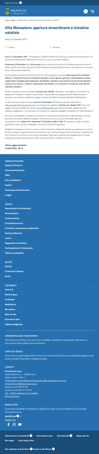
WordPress (48, 449)
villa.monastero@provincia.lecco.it (20, 105)
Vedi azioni (56, 47)
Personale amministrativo (17, 190)
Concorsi (9, 289)
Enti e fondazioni (13, 180)
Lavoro (8, 238)
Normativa (10, 309)
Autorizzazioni (12, 213)
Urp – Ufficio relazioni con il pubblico (21, 393)
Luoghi (8, 195)
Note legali (9, 440)
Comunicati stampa (14, 271)
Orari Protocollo (12, 396)
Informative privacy (44, 435)
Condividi (11, 47)
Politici (8, 185)
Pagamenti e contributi (16, 243)
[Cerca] (86, 11)
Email (8, 383)
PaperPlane (26, 449)
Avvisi (8, 276)
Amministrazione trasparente (21, 335)
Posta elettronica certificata (17, 380)
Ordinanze (10, 299)
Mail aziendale (64, 435)
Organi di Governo (13, 165)
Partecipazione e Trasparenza (19, 248)
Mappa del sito (82, 435)
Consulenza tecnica (14, 223)
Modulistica (10, 304)
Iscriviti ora (12, 416)
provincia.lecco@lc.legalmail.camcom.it (48, 380)
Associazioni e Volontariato (18, 208)
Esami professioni (13, 233)
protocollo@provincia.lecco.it (24, 383)
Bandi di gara (11, 294)
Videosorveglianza (13, 324)
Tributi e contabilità (14, 253)
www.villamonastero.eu (46, 108)
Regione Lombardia (13, 3)
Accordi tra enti (12, 319)
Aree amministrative (14, 170)
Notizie (8, 266)
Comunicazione (12, 218)
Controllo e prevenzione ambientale (22, 228)
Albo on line (10, 314)
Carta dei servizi (14, 351)
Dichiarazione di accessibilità (18, 435)
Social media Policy (26, 440)
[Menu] (92, 11)
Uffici (7, 175)
